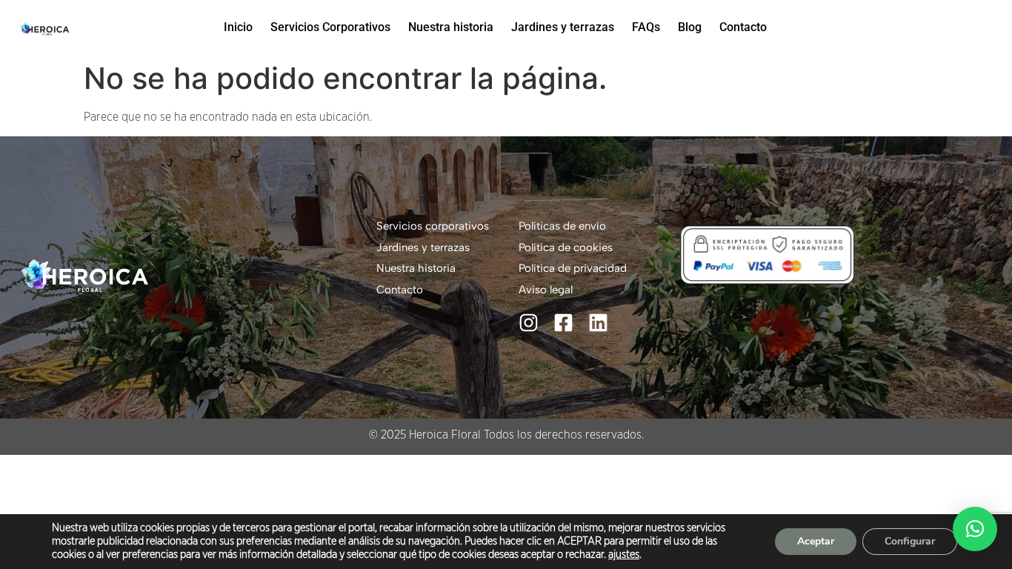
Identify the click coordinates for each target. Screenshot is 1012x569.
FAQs (646, 27)
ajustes (623, 554)
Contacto (743, 27)
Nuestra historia (450, 27)
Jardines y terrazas (562, 27)
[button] (975, 529)
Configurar (910, 541)
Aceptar (815, 541)
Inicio (238, 27)
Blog (690, 27)
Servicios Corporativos (330, 27)
